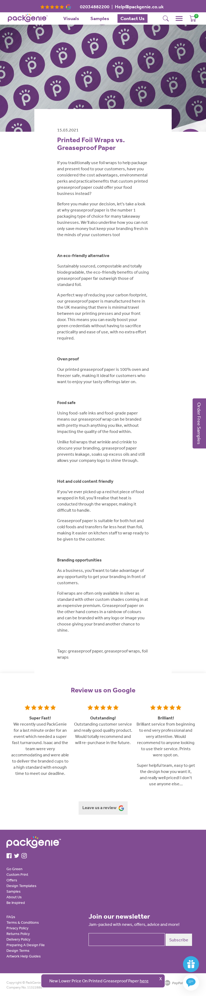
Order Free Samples (199, 423)
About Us (14, 897)
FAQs (10, 916)
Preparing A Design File (25, 944)
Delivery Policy (18, 939)
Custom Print (17, 874)
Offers (11, 880)
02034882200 (94, 6)
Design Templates (21, 885)
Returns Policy (18, 933)
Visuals (71, 18)
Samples (99, 18)
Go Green (14, 868)
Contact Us (132, 18)
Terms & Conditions (22, 922)
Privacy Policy (17, 928)
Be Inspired (15, 902)
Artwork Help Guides (23, 956)
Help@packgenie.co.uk (139, 6)
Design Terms (18, 950)
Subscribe (178, 939)
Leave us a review (99, 807)
